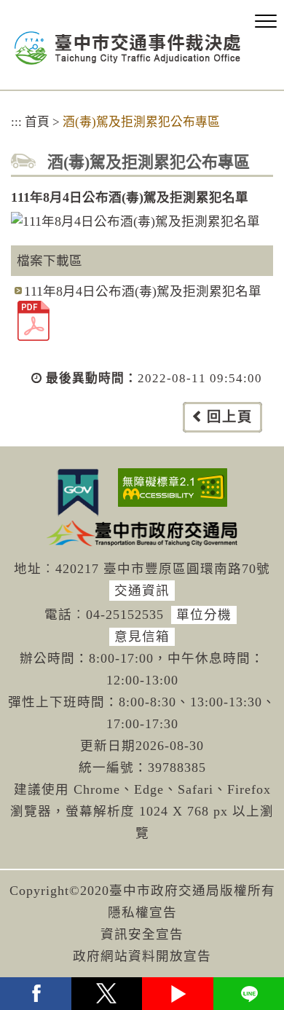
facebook (35, 993)
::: (16, 122)
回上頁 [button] (230, 417)
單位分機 (204, 614)
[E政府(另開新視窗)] (78, 492)
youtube (177, 993)
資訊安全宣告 (142, 934)
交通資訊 (142, 590)
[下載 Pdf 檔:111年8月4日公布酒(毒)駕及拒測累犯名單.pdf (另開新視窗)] (33, 319)
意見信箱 (142, 636)
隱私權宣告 (142, 912)
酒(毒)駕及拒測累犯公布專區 (141, 122)
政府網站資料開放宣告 (142, 956)
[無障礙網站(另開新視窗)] (172, 487)
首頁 (37, 122)
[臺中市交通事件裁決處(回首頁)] (127, 48)
